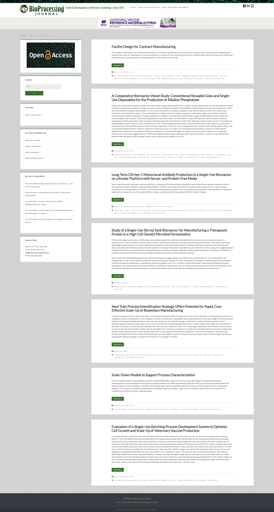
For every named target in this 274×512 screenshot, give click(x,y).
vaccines (203, 480)
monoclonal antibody (193, 78)
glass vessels (144, 157)
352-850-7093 (36, 255)
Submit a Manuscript (33, 146)
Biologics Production (124, 72)
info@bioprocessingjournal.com (37, 252)
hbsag (134, 210)
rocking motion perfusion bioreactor (176, 355)
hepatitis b (156, 210)
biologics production (124, 76)
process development (158, 480)
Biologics (118, 206)
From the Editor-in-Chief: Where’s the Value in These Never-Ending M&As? (48, 194)
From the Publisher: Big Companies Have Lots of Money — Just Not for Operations (49, 185)
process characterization (157, 409)
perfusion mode (158, 157)
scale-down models (190, 409)
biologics (210, 155)
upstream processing (135, 358)
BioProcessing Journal (137, 498)
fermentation (120, 287)
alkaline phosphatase (123, 155)
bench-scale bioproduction (192, 155)
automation (119, 480)
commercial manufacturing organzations (199, 76)
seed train (207, 355)
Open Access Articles (149, 7)
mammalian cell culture (171, 78)
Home (133, 7)
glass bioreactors (128, 157)
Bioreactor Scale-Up (155, 206)
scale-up (197, 355)
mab (158, 78)
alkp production (142, 155)
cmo (178, 76)
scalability (175, 409)
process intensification (146, 355)
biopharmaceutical (143, 76)
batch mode (156, 155)
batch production (170, 155)
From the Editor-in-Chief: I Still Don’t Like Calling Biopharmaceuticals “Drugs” (43, 202)
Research (169, 206)
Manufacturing (121, 283)
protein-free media (196, 210)
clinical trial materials (164, 76)
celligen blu (221, 155)
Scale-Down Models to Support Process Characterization (153, 375)
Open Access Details (32, 140)
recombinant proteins (160, 287)
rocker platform (213, 210)
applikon (118, 210)
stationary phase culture (153, 213)
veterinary (213, 480)
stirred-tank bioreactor (210, 157)
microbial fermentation (138, 287)
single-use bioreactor (214, 78)
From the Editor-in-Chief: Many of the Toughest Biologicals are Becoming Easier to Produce (49, 211)
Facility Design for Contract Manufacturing (144, 46)
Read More (118, 65)
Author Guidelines (32, 152)
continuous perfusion (124, 355)
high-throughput (136, 409)
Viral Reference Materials (175, 7)
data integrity (120, 409)
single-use (171, 157)
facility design (148, 78)
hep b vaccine (144, 210)
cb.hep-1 (126, 210)
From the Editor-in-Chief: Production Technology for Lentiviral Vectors (49, 220)
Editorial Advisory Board (34, 158)
